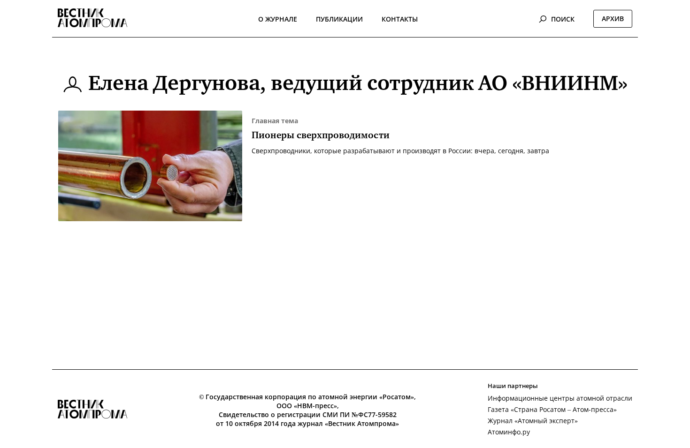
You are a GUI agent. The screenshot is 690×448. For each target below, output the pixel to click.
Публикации (339, 19)
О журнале (277, 19)
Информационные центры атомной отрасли (560, 398)
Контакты (400, 19)
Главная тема (275, 120)
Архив (613, 18)
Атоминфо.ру (509, 431)
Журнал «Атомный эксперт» (533, 420)
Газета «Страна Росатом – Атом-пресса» (552, 409)
